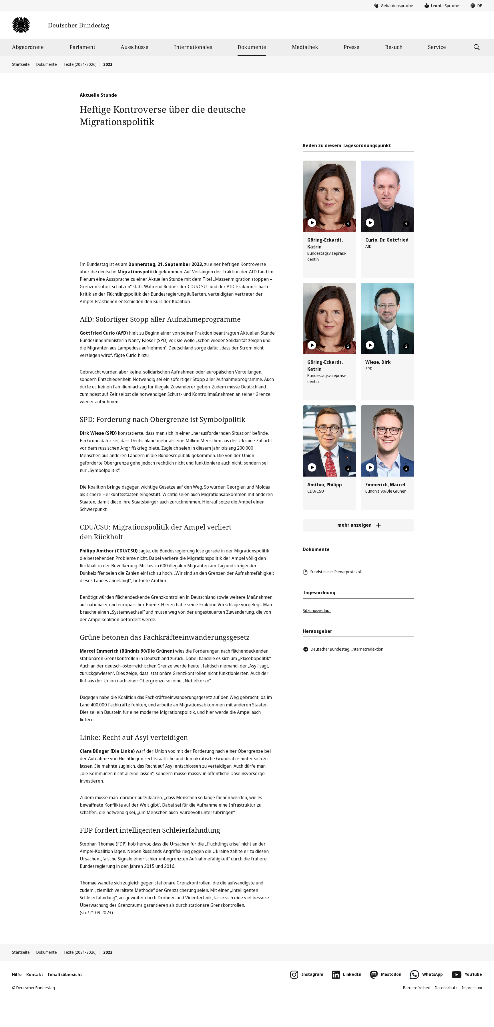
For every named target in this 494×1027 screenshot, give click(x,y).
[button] (475, 5)
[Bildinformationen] (348, 223)
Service (437, 47)
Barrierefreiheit (416, 987)
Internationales (193, 47)
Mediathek (305, 47)
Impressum (472, 987)
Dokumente (252, 47)
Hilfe (17, 974)
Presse (351, 47)
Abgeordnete (28, 47)
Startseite (21, 64)
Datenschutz (446, 987)
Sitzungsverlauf (317, 610)
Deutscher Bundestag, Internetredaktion (347, 649)
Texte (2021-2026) (80, 64)
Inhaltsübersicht (65, 974)
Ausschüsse (134, 47)
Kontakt (34, 974)
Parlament (82, 47)
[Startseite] (60, 25)
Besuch (394, 47)
